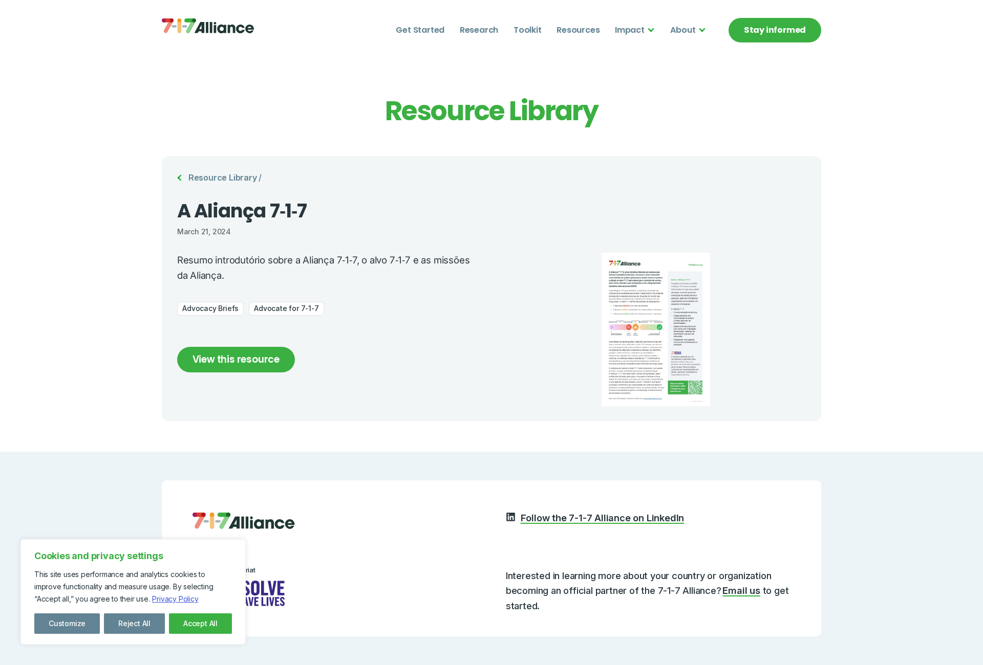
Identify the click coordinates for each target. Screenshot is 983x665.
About (683, 30)
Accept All (200, 623)
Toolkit (528, 30)
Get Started (420, 30)
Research (479, 30)
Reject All (134, 623)
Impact (630, 30)
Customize (67, 623)
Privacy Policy (175, 598)
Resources (578, 30)
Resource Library (222, 177)
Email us (741, 590)
